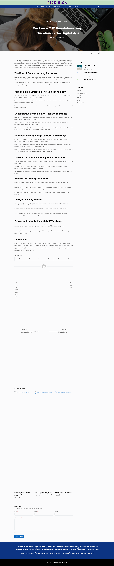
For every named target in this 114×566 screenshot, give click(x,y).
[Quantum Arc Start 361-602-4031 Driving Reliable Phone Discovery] (44, 440)
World (78, 104)
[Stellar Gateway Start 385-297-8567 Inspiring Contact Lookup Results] (23, 440)
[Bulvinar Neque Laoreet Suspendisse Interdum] (79, 67)
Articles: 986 (43, 273)
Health (48, 6)
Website (56, 511)
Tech (69, 6)
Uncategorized (80, 102)
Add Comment (18, 517)
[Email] (68, 259)
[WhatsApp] (58, 259)
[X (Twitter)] (91, 53)
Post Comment (19, 536)
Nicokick (65, 21)
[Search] (99, 6)
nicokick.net (51, 562)
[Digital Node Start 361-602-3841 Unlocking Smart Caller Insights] (64, 440)
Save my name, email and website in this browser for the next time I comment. (32, 532)
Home (37, 6)
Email (36, 511)
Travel (78, 100)
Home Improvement (56, 6)
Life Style (64, 6)
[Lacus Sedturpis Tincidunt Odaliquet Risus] (79, 81)
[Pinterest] (95, 53)
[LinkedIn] (98, 53)
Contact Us (75, 6)
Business (42, 6)
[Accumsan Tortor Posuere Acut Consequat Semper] (79, 74)
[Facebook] (88, 53)
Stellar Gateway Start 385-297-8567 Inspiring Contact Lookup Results (22, 494)
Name (16, 511)
